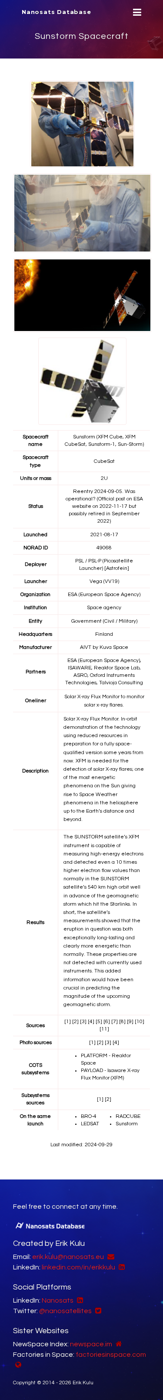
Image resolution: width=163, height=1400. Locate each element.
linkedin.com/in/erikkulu (78, 1267)
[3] (83, 1021)
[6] (106, 1021)
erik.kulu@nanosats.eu (68, 1256)
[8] (122, 1021)
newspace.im (91, 1344)
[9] (130, 1021)
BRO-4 (88, 1116)
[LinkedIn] (120, 1267)
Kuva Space (114, 647)
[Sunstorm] (82, 124)
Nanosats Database (56, 11)
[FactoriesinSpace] (17, 1365)
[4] (91, 1021)
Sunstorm (127, 1124)
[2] (75, 1021)
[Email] (109, 1256)
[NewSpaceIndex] (117, 1344)
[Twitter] (97, 1310)
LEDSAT (90, 1124)
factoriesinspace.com (111, 1354)
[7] (114, 1021)
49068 (104, 548)
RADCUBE (128, 1116)
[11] (104, 1029)
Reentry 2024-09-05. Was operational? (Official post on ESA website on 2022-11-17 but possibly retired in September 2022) (104, 506)
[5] (99, 1021)
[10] (139, 1021)
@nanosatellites (65, 1310)
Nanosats (57, 1300)
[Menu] (136, 12)
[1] (67, 1021)
